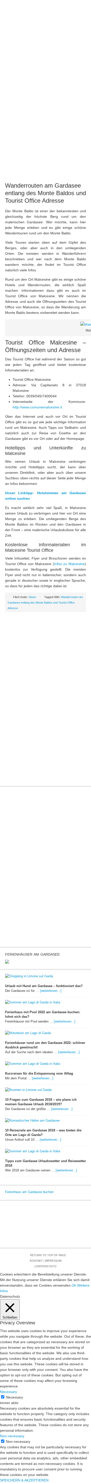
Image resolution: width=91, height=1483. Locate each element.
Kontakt (36, 1260)
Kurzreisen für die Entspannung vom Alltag (39, 1073)
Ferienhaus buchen (45, 70)
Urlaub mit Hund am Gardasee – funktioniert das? (44, 986)
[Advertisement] (45, 130)
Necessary (14, 1397)
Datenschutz (46, 1266)
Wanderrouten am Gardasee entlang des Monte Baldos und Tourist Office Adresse (45, 193)
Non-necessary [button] (12, 1436)
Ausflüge (78, 54)
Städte (60, 54)
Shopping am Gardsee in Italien (45, 78)
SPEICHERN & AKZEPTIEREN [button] (24, 1480)
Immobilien (21, 62)
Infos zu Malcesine (69, 564)
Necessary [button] (8, 1392)
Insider (39, 62)
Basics (45, 54)
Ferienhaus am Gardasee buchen (29, 1192)
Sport (54, 62)
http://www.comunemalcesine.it (37, 407)
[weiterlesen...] (50, 991)
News (31, 54)
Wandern (71, 62)
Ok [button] (74, 1285)
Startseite (14, 54)
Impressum (53, 1260)
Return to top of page (48, 1255)
